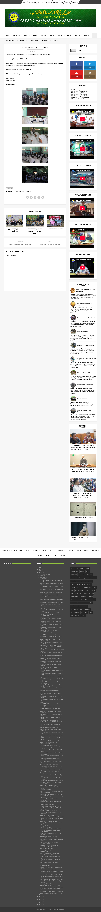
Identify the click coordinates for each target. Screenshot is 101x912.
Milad (72, 590)
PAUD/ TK (92, 590)
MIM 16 (71, 550)
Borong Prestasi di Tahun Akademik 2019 (50, 740)
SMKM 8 (68, 35)
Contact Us (75, 2)
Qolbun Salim (84, 599)
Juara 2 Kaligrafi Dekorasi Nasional (48, 821)
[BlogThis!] (8, 188)
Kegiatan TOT (43, 877)
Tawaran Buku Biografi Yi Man (47, 854)
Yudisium (83, 615)
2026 (40, 567)
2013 (40, 904)
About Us (67, 2)
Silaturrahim (84, 612)
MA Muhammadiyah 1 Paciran (78, 90)
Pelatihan (17, 191)
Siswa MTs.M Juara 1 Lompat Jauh (48, 630)
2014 (40, 902)
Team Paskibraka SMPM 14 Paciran (49, 785)
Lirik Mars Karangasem (82, 398)
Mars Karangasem (86, 587)
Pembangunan (74, 596)
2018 (40, 896)
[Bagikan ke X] (9, 188)
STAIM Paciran (74, 609)
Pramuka (90, 596)
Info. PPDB (34, 35)
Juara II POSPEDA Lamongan (47, 815)
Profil (25, 35)
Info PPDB (40, 2)
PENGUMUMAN (32, 2)
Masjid (94, 587)
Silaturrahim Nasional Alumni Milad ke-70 (50, 845)
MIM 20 (79, 550)
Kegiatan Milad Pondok (45, 858)
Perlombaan (83, 596)
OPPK (86, 590)
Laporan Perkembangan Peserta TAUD (49, 853)
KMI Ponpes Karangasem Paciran (79, 97)
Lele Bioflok (83, 581)
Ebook (61, 2)
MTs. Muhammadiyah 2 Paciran (79, 94)
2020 (40, 572)
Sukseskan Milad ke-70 (45, 865)
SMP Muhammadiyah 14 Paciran (79, 96)
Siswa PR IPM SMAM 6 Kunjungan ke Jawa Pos (51, 598)
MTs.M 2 (77, 35)
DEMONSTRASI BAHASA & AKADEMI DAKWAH (51, 794)
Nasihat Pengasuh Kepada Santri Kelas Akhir (86, 318)
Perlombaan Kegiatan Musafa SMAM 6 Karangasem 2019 (49, 595)
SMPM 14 (86, 35)
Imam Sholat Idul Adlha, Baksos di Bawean (50, 885)
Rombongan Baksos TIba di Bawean (49, 884)
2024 (40, 570)
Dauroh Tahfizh (80, 568)
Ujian (72, 615)
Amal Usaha (22, 40)
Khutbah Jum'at (75, 581)
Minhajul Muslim (79, 590)
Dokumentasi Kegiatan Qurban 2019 (49, 720)
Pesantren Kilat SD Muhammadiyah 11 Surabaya (52, 816)
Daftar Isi (48, 2)
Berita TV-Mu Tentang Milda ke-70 (48, 837)
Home (24, 2)
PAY (72, 593)
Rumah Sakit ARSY (87, 603)
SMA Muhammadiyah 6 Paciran (79, 91)
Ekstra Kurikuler (75, 571)
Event (87, 571)
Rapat (72, 603)
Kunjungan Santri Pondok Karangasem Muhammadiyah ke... (49, 826)
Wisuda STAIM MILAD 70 (46, 847)
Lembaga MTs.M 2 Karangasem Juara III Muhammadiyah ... (50, 685)
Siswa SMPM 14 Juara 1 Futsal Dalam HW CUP (51, 602)
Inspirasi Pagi (89, 574)
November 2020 (44, 574)
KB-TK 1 (86, 550)
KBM (80, 578)
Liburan (90, 581)
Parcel (76, 593)
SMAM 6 (60, 35)
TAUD (54, 555)
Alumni (72, 568)
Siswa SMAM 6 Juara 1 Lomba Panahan (50, 635)
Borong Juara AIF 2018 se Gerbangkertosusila (51, 874)
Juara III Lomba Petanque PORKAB (48, 836)
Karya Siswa (86, 578)
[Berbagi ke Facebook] (11, 188)
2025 (40, 569)
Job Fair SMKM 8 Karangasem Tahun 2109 (50, 727)
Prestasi (43, 35)
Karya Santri (45, 40)
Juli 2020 (42, 575)
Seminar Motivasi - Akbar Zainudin (48, 706)
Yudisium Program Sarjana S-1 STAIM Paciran (51, 876)
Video (54, 40)
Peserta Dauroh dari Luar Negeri (48, 870)
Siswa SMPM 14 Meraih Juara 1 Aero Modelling (51, 891)
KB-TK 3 (40, 555)
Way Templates (61, 909)
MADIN (47, 555)
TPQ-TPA (62, 555)
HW (79, 574)
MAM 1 (51, 35)
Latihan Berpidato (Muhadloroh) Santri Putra (51, 893)
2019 (40, 894)
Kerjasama (93, 578)
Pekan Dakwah (83, 593)
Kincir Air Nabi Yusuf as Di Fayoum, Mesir (85, 345)
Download (55, 2)
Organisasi (34, 40)
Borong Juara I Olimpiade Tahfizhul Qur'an (50, 828)
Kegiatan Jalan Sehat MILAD (47, 848)
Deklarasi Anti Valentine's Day (55, 228)
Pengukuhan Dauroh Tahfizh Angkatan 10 (50, 806)
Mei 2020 (42, 579)
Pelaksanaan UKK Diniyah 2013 (83, 373)
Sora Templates (47, 909)
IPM (83, 574)
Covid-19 (12, 550)
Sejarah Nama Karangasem (82, 331)
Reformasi (78, 603)
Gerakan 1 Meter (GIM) (45, 789)
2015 (40, 901)
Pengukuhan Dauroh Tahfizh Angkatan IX (50, 856)
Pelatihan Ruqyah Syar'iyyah (47, 804)
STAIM (20, 550)
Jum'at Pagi (74, 578)
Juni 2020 (42, 577)
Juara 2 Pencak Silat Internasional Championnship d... (48, 743)
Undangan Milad (44, 851)
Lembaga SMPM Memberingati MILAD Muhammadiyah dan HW (49, 613)
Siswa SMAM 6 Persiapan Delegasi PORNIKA (51, 645)
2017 (40, 898)
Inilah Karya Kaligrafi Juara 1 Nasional (49, 764)
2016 (40, 899)
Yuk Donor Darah (44, 702)
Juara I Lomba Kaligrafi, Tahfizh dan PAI (49, 810)
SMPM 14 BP (61, 550)
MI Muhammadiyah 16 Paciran (78, 99)
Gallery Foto (74, 574)
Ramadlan (92, 599)
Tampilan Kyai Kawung (45, 850)
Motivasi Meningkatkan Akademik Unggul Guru (51, 887)
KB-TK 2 (94, 550)
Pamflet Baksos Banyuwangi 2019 (48, 745)
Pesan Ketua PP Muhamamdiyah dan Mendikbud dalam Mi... (49, 843)
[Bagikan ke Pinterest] (12, 188)
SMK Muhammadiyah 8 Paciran (79, 93)
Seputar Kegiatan (25, 191)
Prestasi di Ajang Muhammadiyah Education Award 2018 (15, 229)
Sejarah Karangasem (85, 609)
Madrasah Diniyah (10, 40)
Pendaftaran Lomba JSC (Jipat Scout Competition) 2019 (49, 799)
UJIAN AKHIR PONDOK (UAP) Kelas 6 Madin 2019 (52, 780)
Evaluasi (82, 571)
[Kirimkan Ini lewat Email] (6, 188)
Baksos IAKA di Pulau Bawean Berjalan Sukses (51, 879)
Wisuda (77, 615)
